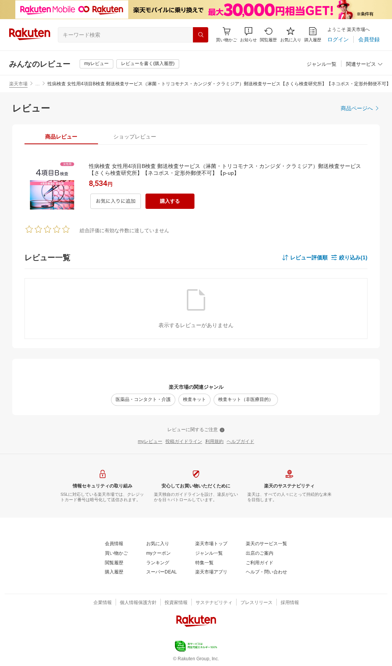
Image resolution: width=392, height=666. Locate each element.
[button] (248, 34)
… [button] (37, 83)
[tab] (61, 136)
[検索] (200, 34)
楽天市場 (18, 83)
